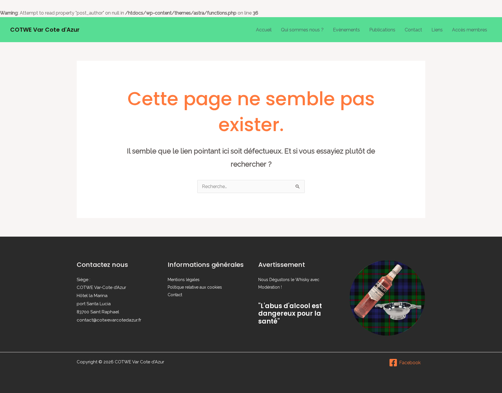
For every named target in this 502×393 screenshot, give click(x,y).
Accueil (264, 30)
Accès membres (469, 30)
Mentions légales (184, 279)
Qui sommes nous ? (302, 30)
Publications (382, 30)
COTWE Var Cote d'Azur (45, 30)
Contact (413, 30)
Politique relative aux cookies (195, 287)
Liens (437, 30)
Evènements (346, 30)
